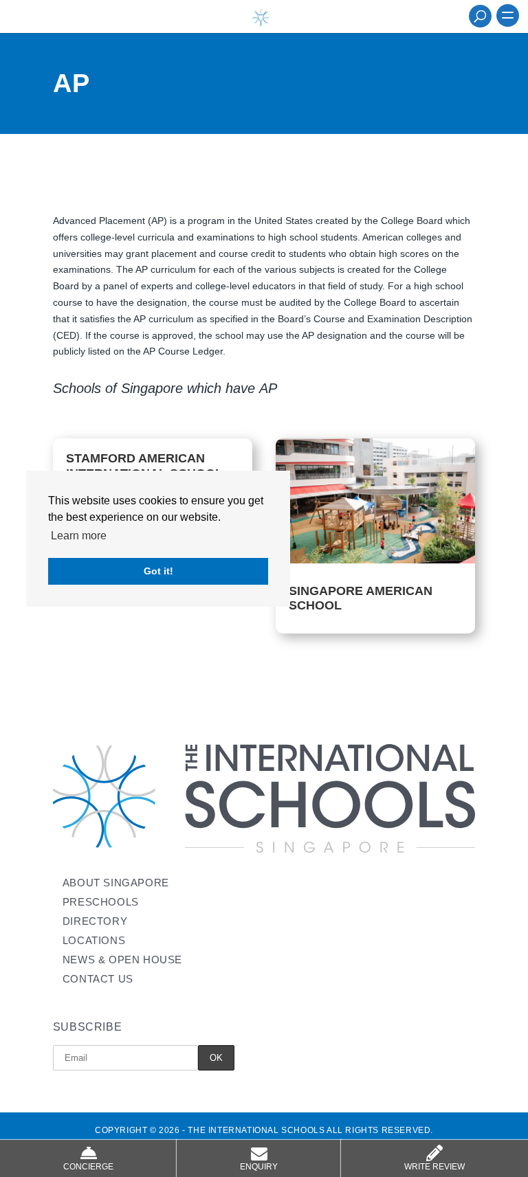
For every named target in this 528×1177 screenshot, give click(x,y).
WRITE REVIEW (434, 1167)
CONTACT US (98, 979)
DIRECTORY (95, 921)
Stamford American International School (144, 465)
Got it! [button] (158, 570)
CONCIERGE (88, 1167)
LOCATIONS (94, 940)
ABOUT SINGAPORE (116, 882)
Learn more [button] (79, 535)
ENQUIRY (259, 1167)
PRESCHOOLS (101, 902)
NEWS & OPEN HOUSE (122, 959)
